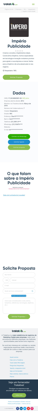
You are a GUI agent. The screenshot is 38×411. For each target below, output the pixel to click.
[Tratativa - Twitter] (24, 408)
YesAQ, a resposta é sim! (17, 368)
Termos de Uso (26, 403)
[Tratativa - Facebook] (17, 408)
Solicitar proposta (19, 147)
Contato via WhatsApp (19, 136)
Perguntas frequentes (17, 365)
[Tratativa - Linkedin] (21, 408)
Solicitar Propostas (18, 317)
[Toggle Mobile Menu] (33, 4)
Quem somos (14, 357)
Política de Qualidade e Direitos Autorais (19, 401)
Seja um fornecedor (16, 371)
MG (25, 9)
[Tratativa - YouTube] (28, 408)
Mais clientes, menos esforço (19, 374)
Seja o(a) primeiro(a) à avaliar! (14, 195)
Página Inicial (9, 9)
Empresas (18, 9)
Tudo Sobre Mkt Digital (17, 363)
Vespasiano (31, 9)
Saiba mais (19, 395)
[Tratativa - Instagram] (32, 408)
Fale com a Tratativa (16, 360)
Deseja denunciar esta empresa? (19, 189)
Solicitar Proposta (16, 77)
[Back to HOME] (11, 4)
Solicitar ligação (19, 142)
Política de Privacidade (14, 403)
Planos (12, 376)
